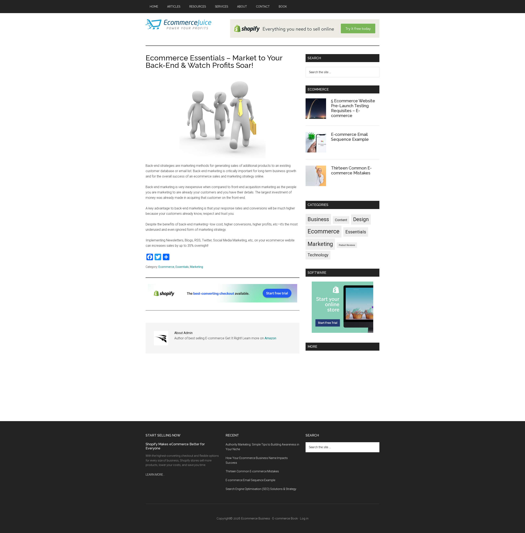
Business (318, 219)
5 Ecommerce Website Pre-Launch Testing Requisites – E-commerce (353, 108)
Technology (318, 255)
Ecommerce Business (255, 518)
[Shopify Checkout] (222, 301)
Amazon (270, 338)
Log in (304, 518)
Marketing (196, 266)
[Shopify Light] (304, 37)
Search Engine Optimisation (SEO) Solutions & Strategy (261, 489)
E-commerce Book (285, 518)
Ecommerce (166, 266)
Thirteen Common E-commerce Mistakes (351, 170)
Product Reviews (347, 245)
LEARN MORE (154, 474)
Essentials (182, 266)
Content (341, 220)
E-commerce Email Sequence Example (350, 137)
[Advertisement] (342, 384)
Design (361, 219)
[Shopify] (342, 332)
